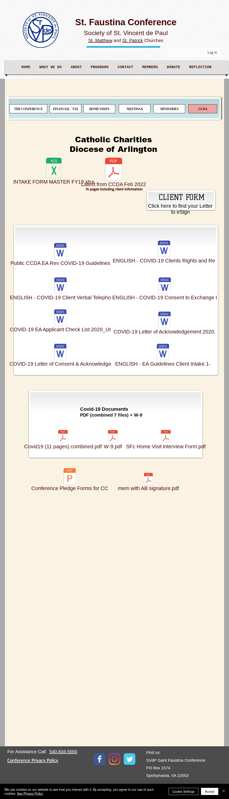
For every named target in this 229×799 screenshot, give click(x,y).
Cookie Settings (183, 791)
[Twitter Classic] (129, 759)
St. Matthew (100, 40)
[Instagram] (114, 759)
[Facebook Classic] (99, 759)
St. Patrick (132, 40)
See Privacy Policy (30, 793)
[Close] (223, 791)
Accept (209, 791)
